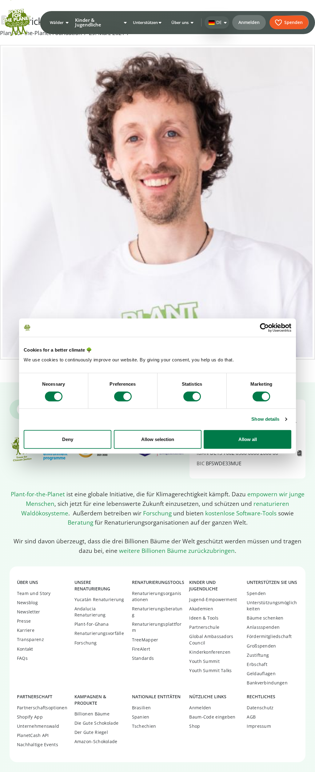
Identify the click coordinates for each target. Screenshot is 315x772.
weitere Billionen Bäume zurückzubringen (177, 551)
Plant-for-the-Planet (38, 494)
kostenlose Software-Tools (241, 513)
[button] (58, 22)
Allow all (247, 439)
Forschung (157, 513)
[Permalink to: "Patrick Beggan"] (157, 202)
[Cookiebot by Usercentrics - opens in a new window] (264, 327)
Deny (67, 439)
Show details (265, 419)
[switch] (123, 396)
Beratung (80, 522)
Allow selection (157, 439)
